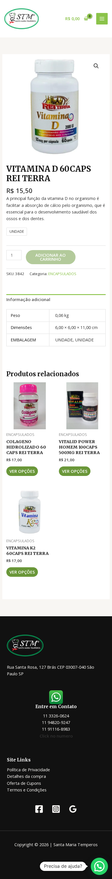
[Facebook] (39, 809)
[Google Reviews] (73, 809)
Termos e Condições (27, 790)
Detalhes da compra (26, 776)
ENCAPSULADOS (62, 273)
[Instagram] (56, 809)
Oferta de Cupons (24, 783)
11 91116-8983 (56, 729)
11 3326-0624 (56, 716)
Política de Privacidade (28, 769)
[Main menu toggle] (102, 18)
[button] (96, 66)
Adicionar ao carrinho (50, 257)
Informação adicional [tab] (28, 299)
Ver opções (22, 471)
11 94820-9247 (56, 722)
